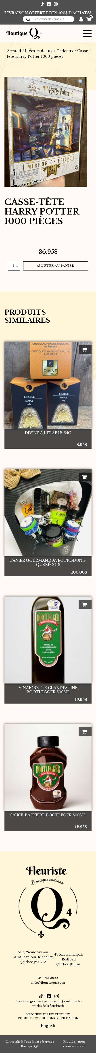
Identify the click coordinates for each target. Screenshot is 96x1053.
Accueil (14, 51)
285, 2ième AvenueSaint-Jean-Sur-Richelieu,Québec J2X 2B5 (33, 957)
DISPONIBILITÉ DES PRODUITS (48, 1014)
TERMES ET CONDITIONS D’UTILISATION (48, 1018)
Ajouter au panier (55, 265)
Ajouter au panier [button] (85, 349)
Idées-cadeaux (39, 51)
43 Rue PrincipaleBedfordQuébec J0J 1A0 (68, 959)
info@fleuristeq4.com (48, 983)
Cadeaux (64, 51)
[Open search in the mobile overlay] (48, 19)
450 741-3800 (48, 978)
